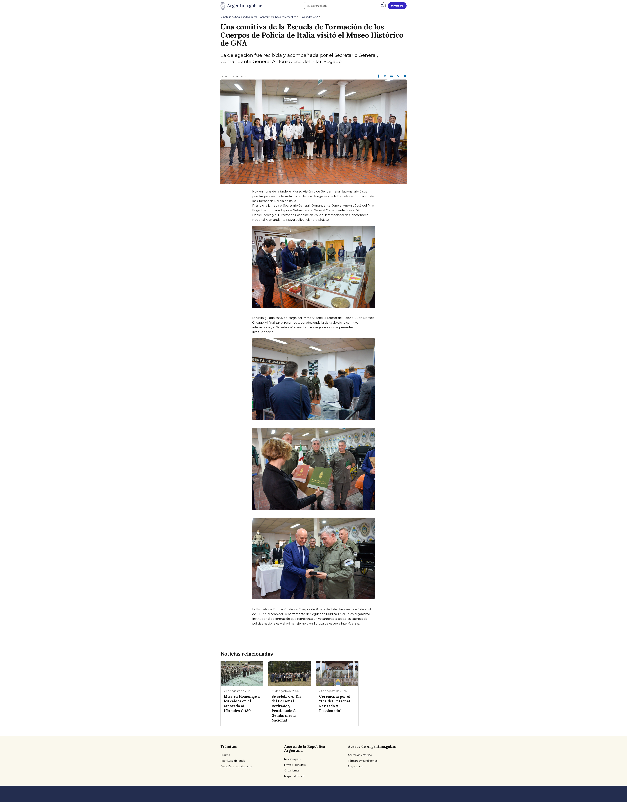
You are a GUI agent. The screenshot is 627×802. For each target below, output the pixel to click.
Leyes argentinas (294, 764)
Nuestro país (292, 759)
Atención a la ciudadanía (236, 766)
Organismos (291, 770)
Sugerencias (356, 766)
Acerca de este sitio (360, 755)
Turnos (225, 755)
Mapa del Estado (294, 776)
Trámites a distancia (232, 760)
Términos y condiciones (362, 760)
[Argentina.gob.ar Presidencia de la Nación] (241, 6)
